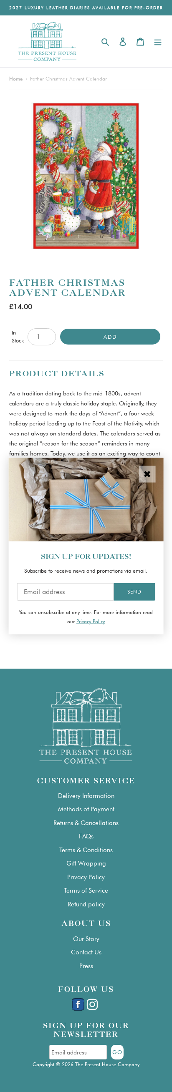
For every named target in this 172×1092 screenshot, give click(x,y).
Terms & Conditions (86, 850)
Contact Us (86, 952)
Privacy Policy (86, 877)
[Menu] (158, 41)
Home (16, 78)
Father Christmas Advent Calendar (68, 78)
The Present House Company (107, 1064)
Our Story (86, 939)
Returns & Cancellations (86, 823)
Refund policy (86, 904)
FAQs (86, 836)
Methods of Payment (86, 809)
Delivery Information (86, 796)
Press (86, 966)
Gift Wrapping (86, 863)
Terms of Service (86, 890)
